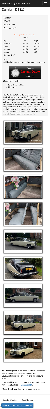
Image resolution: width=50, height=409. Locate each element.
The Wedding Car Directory (16, 3)
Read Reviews (27, 400)
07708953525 (26, 384)
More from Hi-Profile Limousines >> (17, 405)
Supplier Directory (10, 400)
